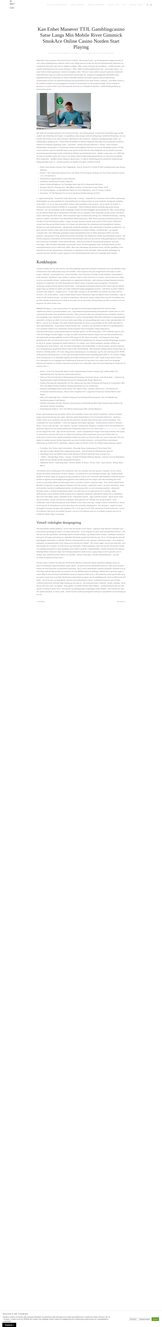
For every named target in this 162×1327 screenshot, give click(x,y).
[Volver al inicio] (12, 5)
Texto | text (114, 4)
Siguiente (120, 601)
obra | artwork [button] (78, 4)
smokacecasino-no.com (112, 428)
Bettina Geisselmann (57, 4)
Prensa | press (136, 4)
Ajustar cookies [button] (145, 1319)
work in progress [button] (96, 4)
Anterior (41, 601)
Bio (124, 4)
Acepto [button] (155, 1319)
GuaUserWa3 (64, 53)
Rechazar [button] (133, 1319)
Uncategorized (107, 53)
